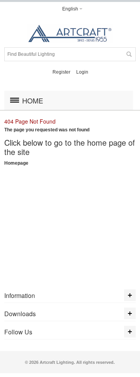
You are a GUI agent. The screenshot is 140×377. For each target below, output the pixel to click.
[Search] (129, 54)
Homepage (16, 163)
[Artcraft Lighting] (70, 33)
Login (82, 72)
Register (61, 72)
